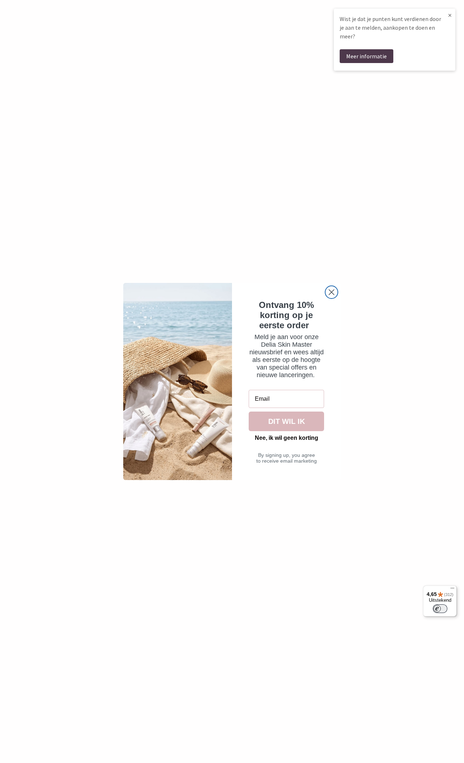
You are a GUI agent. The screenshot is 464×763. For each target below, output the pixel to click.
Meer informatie (366, 56)
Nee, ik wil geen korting (286, 438)
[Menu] (452, 589)
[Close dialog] (331, 292)
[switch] (440, 608)
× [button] (450, 15)
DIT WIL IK (286, 421)
